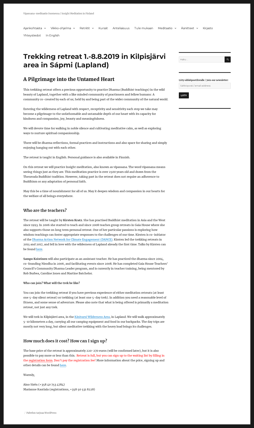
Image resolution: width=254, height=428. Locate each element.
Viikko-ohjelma (61, 28)
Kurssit (103, 28)
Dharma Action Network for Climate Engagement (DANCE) (72, 239)
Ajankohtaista (32, 28)
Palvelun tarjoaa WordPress (41, 412)
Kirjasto (208, 28)
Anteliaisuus (121, 28)
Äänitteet (187, 28)
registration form (41, 360)
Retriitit (85, 28)
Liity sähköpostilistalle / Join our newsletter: (203, 80)
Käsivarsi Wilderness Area (92, 317)
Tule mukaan (143, 28)
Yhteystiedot (32, 35)
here (39, 249)
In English (52, 35)
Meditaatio (165, 28)
